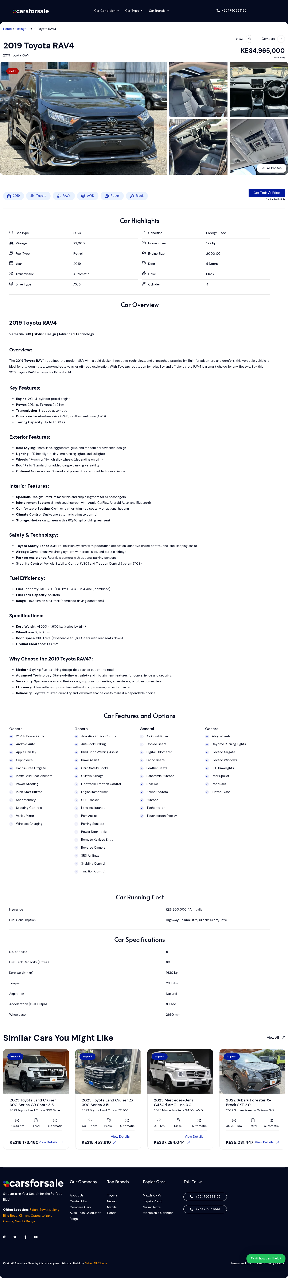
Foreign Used (216, 233)
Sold (12, 71)
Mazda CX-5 (152, 1195)
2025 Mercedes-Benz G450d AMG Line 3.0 (101, 1102)
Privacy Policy (274, 1263)
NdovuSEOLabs (96, 1263)
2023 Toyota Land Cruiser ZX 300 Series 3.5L (35, 1102)
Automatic (81, 274)
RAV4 (67, 196)
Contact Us (78, 1201)
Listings (20, 29)
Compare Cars (81, 1207)
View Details (48, 1137)
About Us (76, 1195)
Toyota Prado (152, 1201)
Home (7, 29)
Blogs (74, 1219)
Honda (111, 1213)
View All (273, 1038)
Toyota (41, 196)
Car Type (132, 11)
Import (15, 1056)
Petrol (115, 196)
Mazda (112, 1207)
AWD (90, 196)
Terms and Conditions (246, 1263)
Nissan (112, 1201)
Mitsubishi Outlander (158, 1213)
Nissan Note (152, 1207)
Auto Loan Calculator (85, 1213)
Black (140, 196)
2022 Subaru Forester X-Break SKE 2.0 (176, 1102)
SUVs (77, 233)
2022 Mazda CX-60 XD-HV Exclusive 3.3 (250, 1102)
